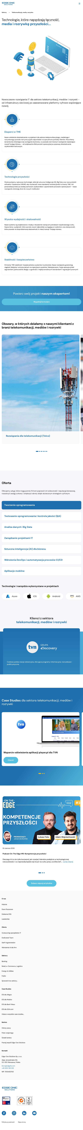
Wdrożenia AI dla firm (9, 947)
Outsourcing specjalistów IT (11, 933)
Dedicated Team (7, 938)
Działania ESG (6, 914)
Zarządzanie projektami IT (18, 538)
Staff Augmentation (8, 943)
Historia (4, 904)
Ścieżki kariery (7, 1038)
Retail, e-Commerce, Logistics (12, 966)
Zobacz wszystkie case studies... (13, 1014)
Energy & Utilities (8, 971)
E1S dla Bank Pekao (8, 1004)
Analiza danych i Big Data (18, 527)
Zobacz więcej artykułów (41, 883)
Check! (11, 760)
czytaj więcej (68, 862)
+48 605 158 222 (8, 1068)
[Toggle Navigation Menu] (79, 3)
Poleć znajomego (7, 1033)
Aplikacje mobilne (14, 570)
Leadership (6, 919)
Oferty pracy (6, 1028)
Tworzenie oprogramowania (19, 505)
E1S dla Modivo (7, 999)
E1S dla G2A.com (7, 1009)
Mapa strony (22, 1122)
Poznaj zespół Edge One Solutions (13, 1043)
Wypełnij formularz (42, 302)
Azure (14, 596)
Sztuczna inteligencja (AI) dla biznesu (25, 549)
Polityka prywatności (8, 1122)
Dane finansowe (7, 909)
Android (56, 596)
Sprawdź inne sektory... (10, 981)
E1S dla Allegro (7, 995)
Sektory (4, 12)
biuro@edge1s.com (8, 1066)
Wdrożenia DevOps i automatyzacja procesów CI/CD (33, 559)
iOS (35, 596)
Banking (4, 961)
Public (4, 976)
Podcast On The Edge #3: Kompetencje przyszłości (24, 854)
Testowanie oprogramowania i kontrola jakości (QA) (32, 516)
